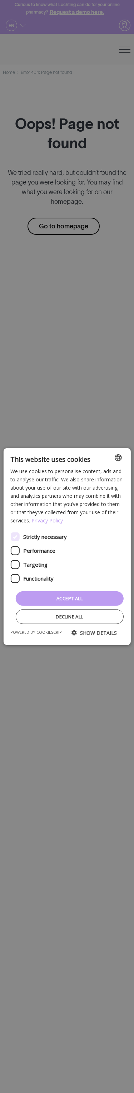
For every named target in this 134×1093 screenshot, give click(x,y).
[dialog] (67, 546)
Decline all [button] (69, 616)
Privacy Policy (47, 520)
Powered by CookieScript (37, 632)
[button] (94, 632)
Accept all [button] (69, 598)
